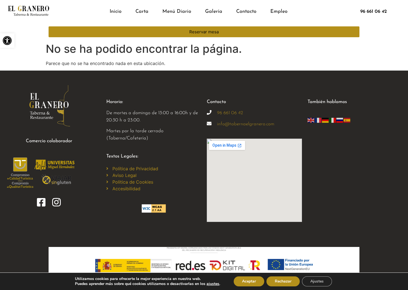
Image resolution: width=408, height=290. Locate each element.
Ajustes (317, 281)
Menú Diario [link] (176, 11)
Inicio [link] (116, 11)
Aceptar (249, 281)
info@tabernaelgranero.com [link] (245, 124)
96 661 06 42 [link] (230, 113)
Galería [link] (213, 11)
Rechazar (283, 281)
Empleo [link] (279, 11)
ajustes (212, 283)
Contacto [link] (246, 11)
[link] (7, 40)
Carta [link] (141, 11)
